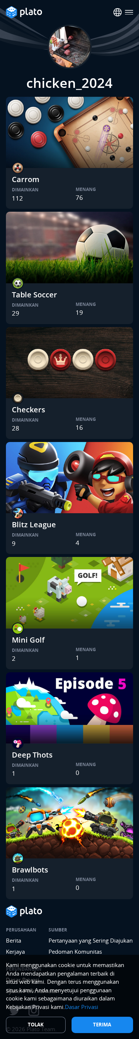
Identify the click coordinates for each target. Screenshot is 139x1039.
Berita (13, 940)
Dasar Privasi (81, 1006)
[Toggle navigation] (129, 12)
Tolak (36, 1024)
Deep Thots (32, 755)
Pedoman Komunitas (75, 951)
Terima (102, 1024)
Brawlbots (30, 870)
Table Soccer (34, 295)
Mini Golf (28, 640)
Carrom (25, 179)
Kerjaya (15, 951)
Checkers (28, 410)
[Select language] (117, 12)
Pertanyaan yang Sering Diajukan (91, 940)
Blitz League (34, 525)
